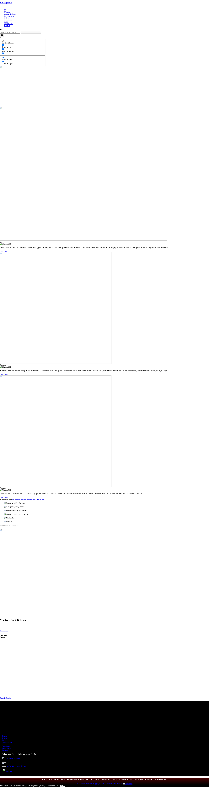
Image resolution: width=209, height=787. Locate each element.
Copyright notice (99, 783)
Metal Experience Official (16, 766)
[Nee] (64, 786)
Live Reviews (9, 16)
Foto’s (6, 18)
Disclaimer (109, 783)
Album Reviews (10, 14)
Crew (4, 740)
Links (6, 22)
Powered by (118, 783)
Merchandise (8, 24)
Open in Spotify (5, 698)
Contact (7, 26)
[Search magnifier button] (2, 35)
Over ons (5, 738)
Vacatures (6, 746)
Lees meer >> (4, 631)
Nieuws (7, 12)
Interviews (8, 20)
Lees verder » (4, 251)
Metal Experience (6, 3)
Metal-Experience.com (84, 783)
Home (6, 10)
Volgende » (40, 499)
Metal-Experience (13, 759)
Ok (61, 786)
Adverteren (6, 748)
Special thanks (7, 742)
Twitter (9, 771)
